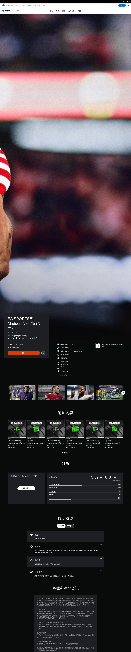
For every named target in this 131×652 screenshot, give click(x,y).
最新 (51, 11)
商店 (7, 5)
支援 (44, 5)
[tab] (61, 526)
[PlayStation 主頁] (3, 5)
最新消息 (37, 5)
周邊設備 (30, 5)
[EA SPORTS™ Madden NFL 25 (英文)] (22, 392)
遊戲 (17, 5)
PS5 (12, 5)
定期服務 (71, 11)
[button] (63, 366)
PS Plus (23, 5)
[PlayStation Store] (11, 10)
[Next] (123, 393)
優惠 (63, 11)
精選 (57, 11)
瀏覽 (79, 11)
